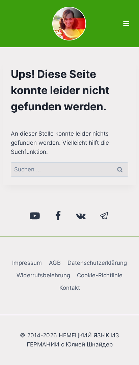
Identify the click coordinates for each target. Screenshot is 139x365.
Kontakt (69, 287)
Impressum (27, 262)
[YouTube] (35, 216)
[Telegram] (104, 216)
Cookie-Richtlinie (99, 275)
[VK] (81, 216)
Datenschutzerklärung (97, 262)
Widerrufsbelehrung (43, 275)
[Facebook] (58, 216)
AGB (55, 262)
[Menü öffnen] (126, 23)
